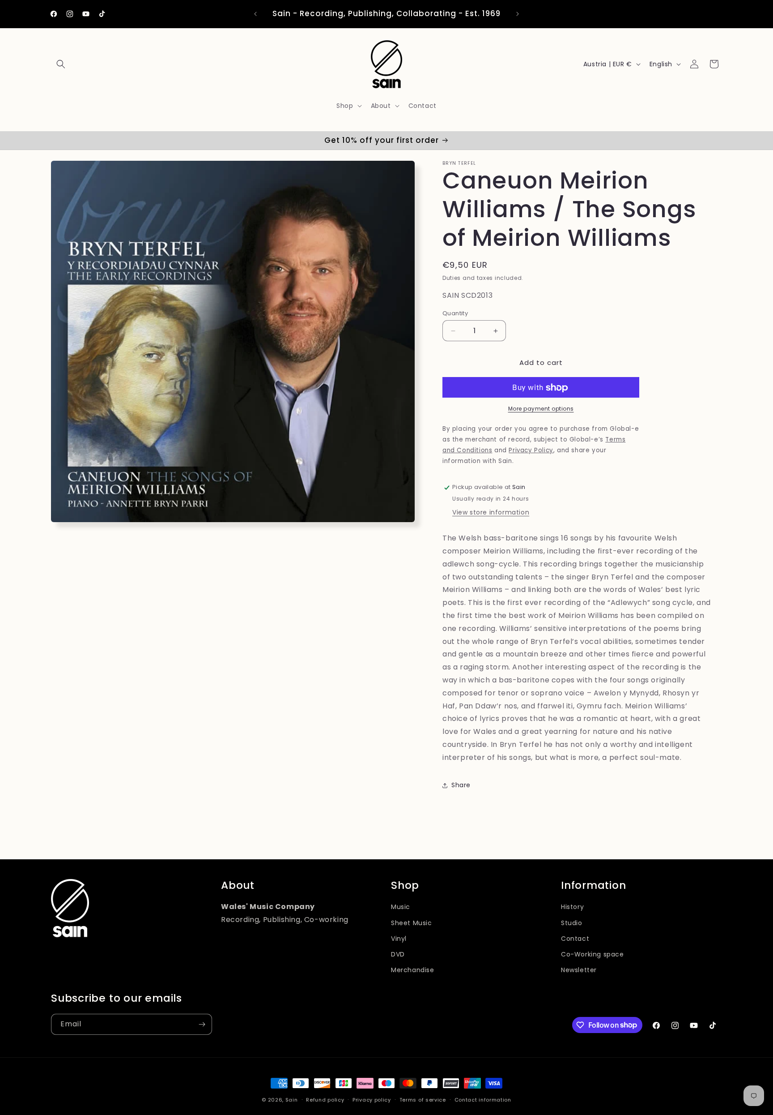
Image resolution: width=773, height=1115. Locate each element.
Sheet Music (411, 922)
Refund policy (325, 1099)
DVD (398, 954)
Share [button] (461, 784)
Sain (291, 1099)
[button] (61, 64)
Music (400, 907)
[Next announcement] (517, 13)
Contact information (482, 1099)
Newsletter (579, 970)
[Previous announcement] (255, 13)
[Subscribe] (202, 1024)
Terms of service (422, 1099)
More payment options (541, 409)
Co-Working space (592, 954)
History (572, 907)
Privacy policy (372, 1099)
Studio (571, 922)
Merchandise (412, 970)
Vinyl (399, 938)
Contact (575, 938)
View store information (490, 512)
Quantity (455, 313)
